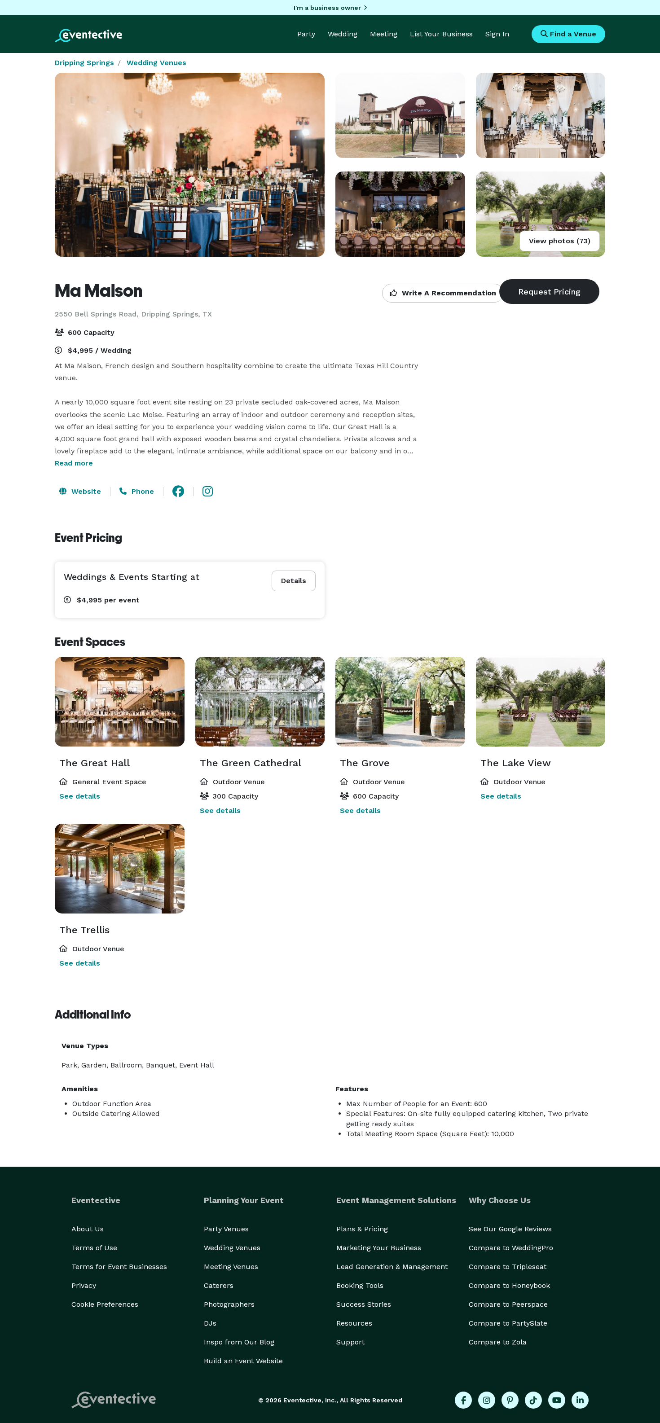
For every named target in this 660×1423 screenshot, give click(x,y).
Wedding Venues (156, 62)
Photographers (229, 1304)
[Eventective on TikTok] (533, 1400)
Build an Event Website (243, 1361)
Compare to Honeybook (509, 1285)
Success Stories (363, 1304)
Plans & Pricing (362, 1229)
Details (293, 580)
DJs (210, 1323)
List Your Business (441, 34)
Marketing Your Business (378, 1247)
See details (79, 796)
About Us (87, 1229)
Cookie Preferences (104, 1304)
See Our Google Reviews (510, 1229)
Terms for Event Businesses (119, 1266)
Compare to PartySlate (508, 1323)
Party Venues (226, 1229)
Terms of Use (94, 1247)
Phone (141, 491)
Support (350, 1342)
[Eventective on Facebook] (463, 1400)
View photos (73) (559, 241)
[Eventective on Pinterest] (510, 1400)
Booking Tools (359, 1285)
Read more (74, 463)
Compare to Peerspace (508, 1304)
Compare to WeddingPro (511, 1247)
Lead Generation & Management (392, 1266)
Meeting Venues (231, 1266)
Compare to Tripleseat (507, 1266)
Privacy (83, 1285)
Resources (354, 1323)
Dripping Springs (84, 62)
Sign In (497, 34)
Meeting (383, 34)
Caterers (218, 1285)
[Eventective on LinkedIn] (580, 1400)
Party (306, 34)
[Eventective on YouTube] (556, 1400)
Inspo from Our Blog (239, 1342)
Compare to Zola (498, 1342)
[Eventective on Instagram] (486, 1400)
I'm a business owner (327, 7)
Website (85, 491)
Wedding (342, 34)
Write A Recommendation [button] (448, 293)
